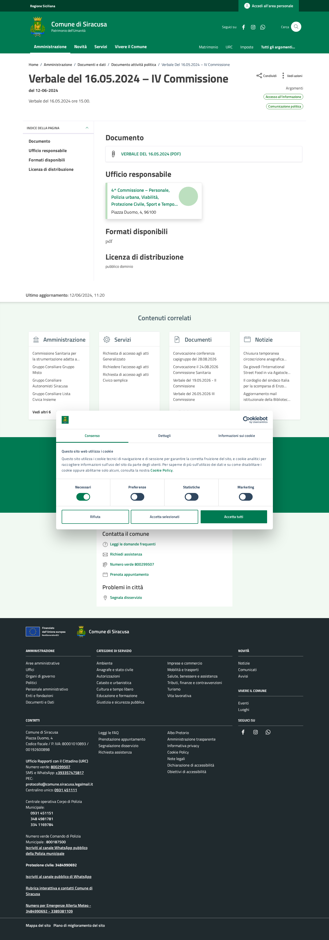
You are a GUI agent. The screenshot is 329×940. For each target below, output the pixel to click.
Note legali (176, 758)
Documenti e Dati (40, 702)
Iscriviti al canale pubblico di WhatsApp (59, 876)
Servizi (100, 46)
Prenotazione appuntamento (122, 739)
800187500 (56, 842)
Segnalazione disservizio (118, 745)
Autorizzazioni (108, 676)
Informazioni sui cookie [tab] (236, 435)
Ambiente (104, 663)
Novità (80, 46)
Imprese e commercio (184, 663)
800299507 (60, 767)
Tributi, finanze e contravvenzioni (194, 682)
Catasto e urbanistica (114, 682)
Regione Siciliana (42, 5)
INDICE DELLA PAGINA (43, 127)
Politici (31, 682)
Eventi (243, 703)
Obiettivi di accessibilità (186, 771)
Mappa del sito (38, 925)
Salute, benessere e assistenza (192, 676)
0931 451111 (65, 790)
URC (229, 47)
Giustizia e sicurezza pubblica (120, 702)
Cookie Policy (162, 470)
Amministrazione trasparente (191, 739)
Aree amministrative (42, 663)
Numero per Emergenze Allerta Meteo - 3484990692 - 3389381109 (58, 908)
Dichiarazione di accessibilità (190, 765)
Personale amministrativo (47, 689)
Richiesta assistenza (115, 752)
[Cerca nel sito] (296, 27)
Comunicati (247, 669)
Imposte (246, 47)
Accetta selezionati (164, 516)
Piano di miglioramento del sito (79, 925)
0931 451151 (42, 813)
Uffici (30, 669)
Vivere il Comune (131, 46)
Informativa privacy (183, 745)
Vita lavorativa (179, 695)
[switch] (137, 497)
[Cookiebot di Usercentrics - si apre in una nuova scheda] (246, 419)
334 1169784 (42, 824)
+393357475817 (70, 772)
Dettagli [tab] (164, 435)
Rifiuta (95, 516)
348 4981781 (42, 819)
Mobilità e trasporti (183, 669)
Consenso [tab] (92, 435)
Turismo (173, 689)
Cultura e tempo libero (115, 689)
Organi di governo (40, 676)
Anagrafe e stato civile (115, 669)
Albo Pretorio (178, 732)
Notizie (244, 663)
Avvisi (243, 676)
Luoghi (243, 709)
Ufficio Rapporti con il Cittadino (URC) (57, 761)
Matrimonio (208, 47)
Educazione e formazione (117, 695)
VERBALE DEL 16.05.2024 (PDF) (151, 154)
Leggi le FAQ (109, 732)
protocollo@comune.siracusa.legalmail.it (59, 784)
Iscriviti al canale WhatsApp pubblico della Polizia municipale (56, 850)
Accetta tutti (233, 516)
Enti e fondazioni (39, 695)
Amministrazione (50, 46)
